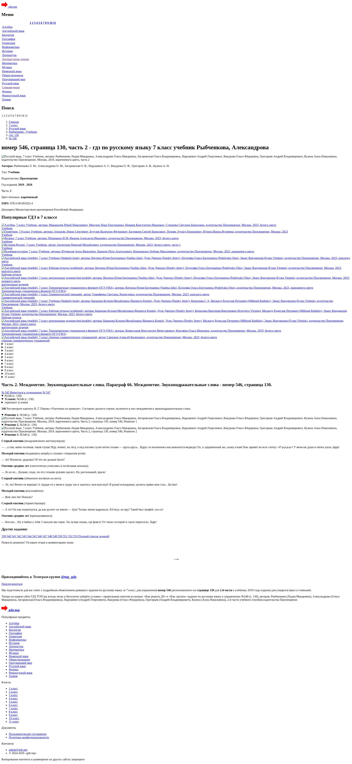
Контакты (7, 743)
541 (14, 536)
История (7, 51)
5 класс (9, 357)
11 (54, 22)
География (8, 39)
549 (55, 536)
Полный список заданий (93, 536)
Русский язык (10, 83)
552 (70, 536)
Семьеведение (11, 87)
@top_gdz (68, 577)
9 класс (9, 370)
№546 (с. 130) (13, 395)
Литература (9, 55)
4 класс (9, 353)
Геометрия (8, 43)
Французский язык (14, 95)
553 (75, 536)
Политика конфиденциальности (29, 737)
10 (51, 22)
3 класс (9, 350)
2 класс (9, 347)
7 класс (9, 363)
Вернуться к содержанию (26, 392)
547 (45, 536)
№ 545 (5, 392)
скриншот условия (16, 402)
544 (29, 536)
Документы (8, 727)
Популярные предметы (15, 617)
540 (9, 536)
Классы (6, 682)
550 (60, 536)
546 (40, 536)
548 (50, 536)
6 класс (9, 360)
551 (65, 536)
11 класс (10, 376)
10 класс (10, 373)
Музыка (7, 67)
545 (34, 536)
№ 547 (46, 392)
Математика (9, 63)
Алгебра (7, 26)
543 (24, 536)
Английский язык (13, 30)
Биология (8, 35)
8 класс (9, 367)
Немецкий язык (12, 71)
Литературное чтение (15, 59)
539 (4, 536)
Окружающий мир (13, 79)
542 (19, 536)
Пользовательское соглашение (28, 734)
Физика (7, 91)
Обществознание (12, 75)
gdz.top (12, 6)
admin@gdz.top (18, 749)
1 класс (9, 343)
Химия (6, 99)
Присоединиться (11, 584)
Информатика (10, 47)
